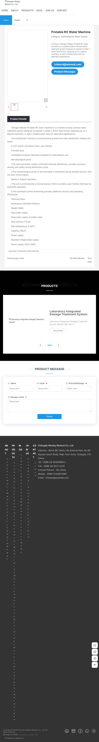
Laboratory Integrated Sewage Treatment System (68, 313)
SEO (36, 735)
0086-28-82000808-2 (54, 462)
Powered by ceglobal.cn (14, 738)
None (22, 258)
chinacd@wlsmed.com (67, 64)
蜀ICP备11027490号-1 (11, 735)
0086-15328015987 (57, 474)
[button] (40, 345)
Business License (27, 735)
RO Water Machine (77, 258)
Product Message (64, 71)
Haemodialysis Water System (74, 36)
